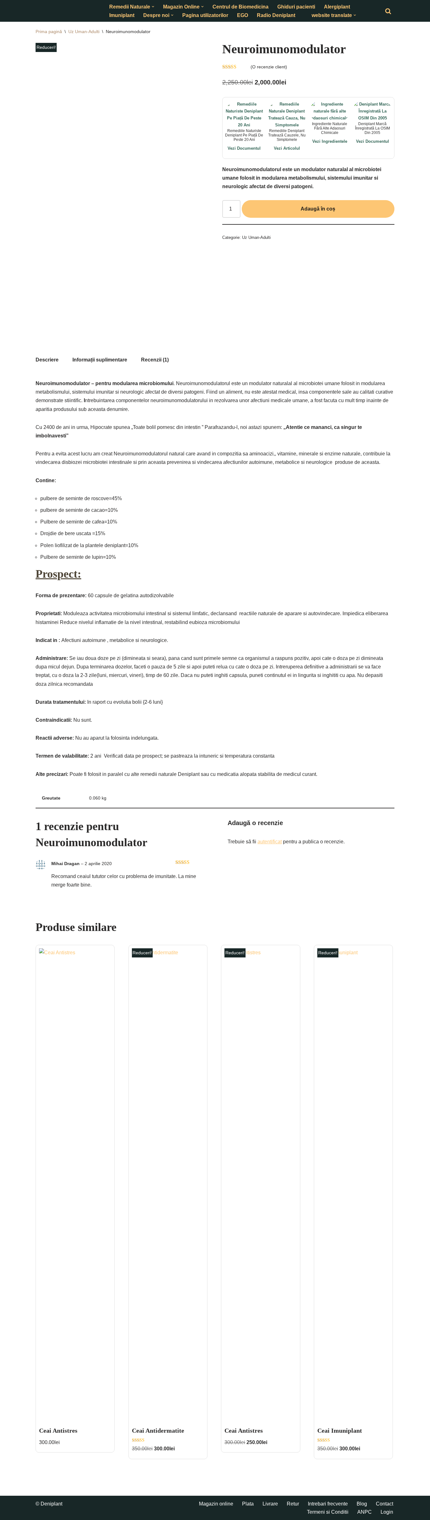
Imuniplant (121, 15)
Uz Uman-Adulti (83, 31)
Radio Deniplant (276, 15)
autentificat (269, 841)
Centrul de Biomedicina (240, 6)
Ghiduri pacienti (296, 6)
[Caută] (388, 11)
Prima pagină (49, 31)
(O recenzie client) (269, 66)
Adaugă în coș (318, 208)
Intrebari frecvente (328, 1503)
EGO (242, 15)
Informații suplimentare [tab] (99, 359)
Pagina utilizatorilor (205, 15)
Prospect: (58, 574)
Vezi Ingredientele (329, 141)
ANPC (364, 1512)
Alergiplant (337, 6)
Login (387, 1512)
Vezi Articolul (287, 148)
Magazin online (216, 1503)
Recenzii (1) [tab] (155, 359)
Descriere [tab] (47, 359)
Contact (384, 1503)
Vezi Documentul (244, 148)
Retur (293, 1503)
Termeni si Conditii (327, 1512)
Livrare (270, 1503)
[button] (153, 6)
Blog (362, 1503)
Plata (248, 1503)
